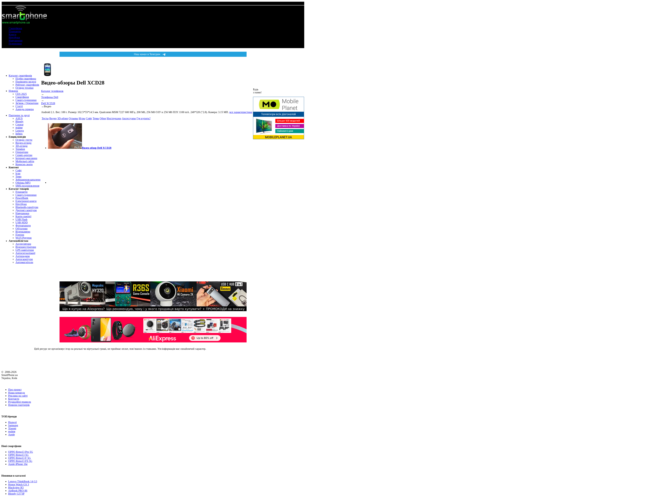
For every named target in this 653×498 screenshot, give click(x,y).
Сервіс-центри (23, 155)
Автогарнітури (24, 259)
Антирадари (22, 256)
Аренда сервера (24, 109)
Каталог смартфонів (20, 75)
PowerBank (21, 198)
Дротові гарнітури (26, 210)
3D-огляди (21, 146)
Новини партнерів (19, 404)
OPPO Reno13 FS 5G (20, 461)
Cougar (19, 124)
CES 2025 (21, 93)
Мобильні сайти (24, 161)
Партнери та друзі (19, 115)
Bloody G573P (16, 493)
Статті (19, 106)
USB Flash (21, 219)
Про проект (15, 389)
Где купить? (143, 118)
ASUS (19, 118)
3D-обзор (62, 118)
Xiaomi (12, 428)
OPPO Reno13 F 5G (19, 458)
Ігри (17, 173)
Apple (11, 434)
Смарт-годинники (26, 100)
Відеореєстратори (25, 247)
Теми (18, 176)
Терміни (20, 149)
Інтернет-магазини (26, 158)
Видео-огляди (23, 142)
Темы (96, 118)
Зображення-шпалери (27, 179)
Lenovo (19, 130)
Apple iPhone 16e (18, 464)
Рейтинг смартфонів (27, 84)
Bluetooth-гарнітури (26, 207)
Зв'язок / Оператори (26, 103)
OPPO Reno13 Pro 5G (20, 451)
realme (19, 127)
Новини (13, 90)
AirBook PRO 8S (17, 490)
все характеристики (240, 112)
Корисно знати (24, 164)
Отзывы (73, 118)
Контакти (13, 398)
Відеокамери (22, 231)
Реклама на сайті (18, 395)
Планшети (15, 31)
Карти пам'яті (23, 216)
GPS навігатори (24, 250)
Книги (12, 34)
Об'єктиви (21, 228)
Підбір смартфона (25, 78)
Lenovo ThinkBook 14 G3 (22, 481)
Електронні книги (26, 201)
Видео (53, 118)
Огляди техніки (24, 87)
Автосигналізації (25, 253)
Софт (18, 170)
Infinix (19, 133)
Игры (82, 118)
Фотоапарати (23, 225)
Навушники (15, 40)
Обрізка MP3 (22, 182)
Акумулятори (23, 243)
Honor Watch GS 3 (18, 484)
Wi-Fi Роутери (23, 237)
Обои (103, 118)
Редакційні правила (19, 401)
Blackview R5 (16, 487)
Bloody (19, 121)
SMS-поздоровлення (27, 185)
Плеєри (19, 234)
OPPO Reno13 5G (18, 454)
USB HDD (21, 222)
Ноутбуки (14, 37)
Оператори (21, 152)
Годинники (15, 43)
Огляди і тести (23, 139)
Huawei (12, 422)
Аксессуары (129, 118)
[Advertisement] (65, 166)
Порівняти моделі (25, 81)
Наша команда (16, 392)
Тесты (45, 118)
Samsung (13, 425)
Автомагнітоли (24, 262)
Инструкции (114, 118)
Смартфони (15, 28)
